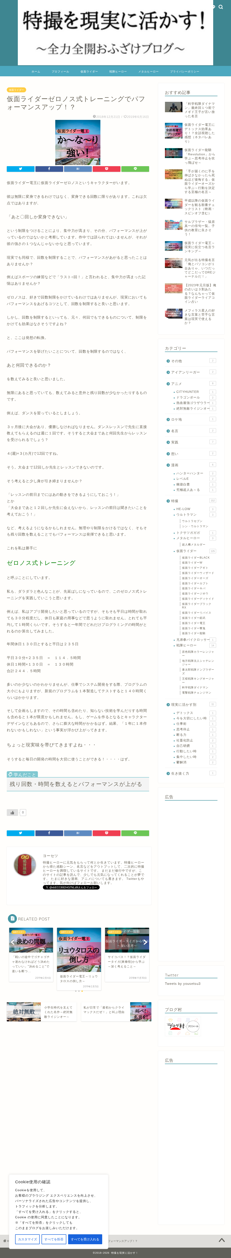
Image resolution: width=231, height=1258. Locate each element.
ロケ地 (192, 419)
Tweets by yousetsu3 (183, 983)
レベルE (194, 478)
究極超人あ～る (194, 490)
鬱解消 (194, 762)
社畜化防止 (194, 740)
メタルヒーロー (148, 71)
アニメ (192, 384)
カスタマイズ (27, 1239)
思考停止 (194, 729)
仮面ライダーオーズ (195, 578)
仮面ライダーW (192, 562)
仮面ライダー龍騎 (194, 633)
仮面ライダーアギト (195, 567)
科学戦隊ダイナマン (195, 687)
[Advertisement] (191, 879)
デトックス (194, 713)
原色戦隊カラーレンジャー (198, 653)
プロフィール (60, 71)
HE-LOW (194, 509)
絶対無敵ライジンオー (194, 408)
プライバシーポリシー (184, 71)
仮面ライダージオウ (195, 593)
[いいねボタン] (12, 812)
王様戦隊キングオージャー (198, 680)
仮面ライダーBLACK (196, 557)
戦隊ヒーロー (118, 71)
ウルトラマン (194, 514)
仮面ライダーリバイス (196, 612)
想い (192, 454)
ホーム (36, 71)
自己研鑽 (194, 746)
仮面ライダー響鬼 (194, 628)
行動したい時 (194, 751)
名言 (192, 431)
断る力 (194, 734)
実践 (192, 442)
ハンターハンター (194, 473)
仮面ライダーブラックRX (196, 605)
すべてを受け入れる (85, 1239)
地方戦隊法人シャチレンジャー (198, 662)
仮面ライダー (89, 71)
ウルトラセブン (192, 521)
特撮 (193, 501)
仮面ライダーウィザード (198, 573)
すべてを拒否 (53, 1239)
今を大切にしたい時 (194, 718)
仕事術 (194, 723)
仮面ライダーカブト (195, 583)
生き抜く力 (192, 773)
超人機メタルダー (194, 544)
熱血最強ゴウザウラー (194, 403)
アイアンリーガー (192, 372)
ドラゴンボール (194, 397)
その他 (192, 361)
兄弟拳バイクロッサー (194, 639)
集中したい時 (194, 757)
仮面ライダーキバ (194, 588)
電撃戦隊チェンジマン (196, 692)
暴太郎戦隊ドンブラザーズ (198, 671)
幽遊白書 (194, 484)
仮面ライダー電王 (194, 623)
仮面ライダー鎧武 (194, 618)
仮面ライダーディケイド (198, 598)
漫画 (192, 465)
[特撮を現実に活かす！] (115, 64)
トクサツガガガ (194, 532)
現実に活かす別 (192, 704)
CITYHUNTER (194, 392)
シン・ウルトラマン (195, 526)
